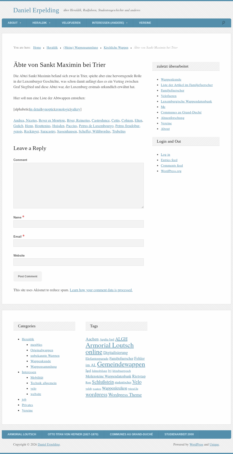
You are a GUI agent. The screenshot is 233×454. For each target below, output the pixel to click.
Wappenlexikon (114, 388)
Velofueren (71, 22)
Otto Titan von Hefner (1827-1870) (73, 434)
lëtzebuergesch (121, 371)
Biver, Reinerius (78, 120)
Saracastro (48, 131)
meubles (36, 344)
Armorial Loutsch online (110, 348)
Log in (165, 154)
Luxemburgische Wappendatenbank (186, 101)
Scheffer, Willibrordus (94, 131)
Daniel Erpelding (36, 10)
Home (37, 47)
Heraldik (40, 22)
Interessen (29, 372)
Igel (88, 370)
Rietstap (139, 376)
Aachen (92, 339)
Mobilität (36, 377)
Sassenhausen (67, 131)
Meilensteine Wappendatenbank (108, 376)
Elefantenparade (97, 358)
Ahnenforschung (173, 117)
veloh (89, 389)
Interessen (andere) (108, 22)
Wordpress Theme (125, 394)
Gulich (18, 125)
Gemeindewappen (121, 363)
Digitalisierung (115, 352)
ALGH (121, 339)
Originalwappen (41, 350)
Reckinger (31, 131)
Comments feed (172, 165)
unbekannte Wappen (45, 355)
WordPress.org (171, 170)
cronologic (62, 109)
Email (19, 236)
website (35, 393)
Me (163, 106)
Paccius (71, 125)
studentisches (123, 382)
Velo (137, 381)
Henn (29, 125)
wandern (97, 388)
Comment (20, 160)
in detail (35, 109)
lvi (109, 370)
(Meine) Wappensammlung (80, 47)
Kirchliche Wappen (116, 47)
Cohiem (127, 120)
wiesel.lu (133, 389)
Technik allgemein (43, 383)
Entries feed (169, 159)
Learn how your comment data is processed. (101, 289)
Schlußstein (103, 381)
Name (18, 217)
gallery (75, 109)
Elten (138, 120)
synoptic (48, 109)
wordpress (96, 394)
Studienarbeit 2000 (179, 434)
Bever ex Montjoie (52, 120)
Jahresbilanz (99, 371)
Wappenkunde (171, 79)
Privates (27, 404)
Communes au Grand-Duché (181, 112)
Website (19, 255)
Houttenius (43, 125)
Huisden (58, 125)
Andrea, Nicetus (25, 120)
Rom (88, 382)
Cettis (115, 120)
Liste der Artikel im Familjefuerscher (187, 84)
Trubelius (119, 131)
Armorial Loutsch (22, 434)
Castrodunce (101, 120)
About (13, 22)
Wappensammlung (43, 366)
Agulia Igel (107, 339)
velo (33, 388)
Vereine (145, 22)
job (24, 399)
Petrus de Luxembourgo (96, 125)
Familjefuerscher (172, 90)
